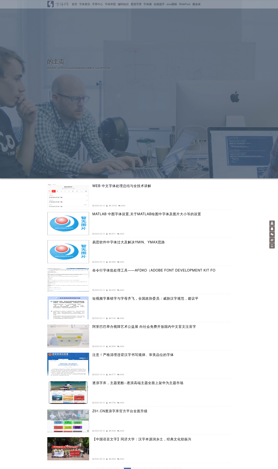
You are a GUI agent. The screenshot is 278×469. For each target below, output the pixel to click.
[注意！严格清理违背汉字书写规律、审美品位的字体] (68, 364)
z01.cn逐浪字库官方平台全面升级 (120, 411)
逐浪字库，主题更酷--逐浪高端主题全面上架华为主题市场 (137, 383)
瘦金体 (196, 4)
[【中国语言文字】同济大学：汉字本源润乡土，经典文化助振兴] (68, 448)
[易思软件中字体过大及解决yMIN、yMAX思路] (68, 251)
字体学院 (110, 4)
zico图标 (172, 4)
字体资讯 (84, 4)
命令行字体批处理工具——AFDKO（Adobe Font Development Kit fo (153, 270)
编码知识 (123, 4)
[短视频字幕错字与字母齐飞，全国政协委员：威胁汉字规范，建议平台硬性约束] (68, 308)
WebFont (184, 4)
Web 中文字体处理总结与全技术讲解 (121, 186)
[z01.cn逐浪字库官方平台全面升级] (68, 420)
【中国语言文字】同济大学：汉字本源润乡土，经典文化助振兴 (141, 439)
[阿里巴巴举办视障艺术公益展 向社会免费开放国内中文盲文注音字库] (68, 336)
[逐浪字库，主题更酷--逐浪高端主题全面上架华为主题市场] (68, 392)
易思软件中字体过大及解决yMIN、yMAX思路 (128, 242)
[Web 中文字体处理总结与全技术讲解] (68, 195)
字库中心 (97, 4)
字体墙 (148, 4)
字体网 (61, 4)
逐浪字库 (136, 4)
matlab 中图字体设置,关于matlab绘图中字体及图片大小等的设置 (146, 214)
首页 (74, 4)
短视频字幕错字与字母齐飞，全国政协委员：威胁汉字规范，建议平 (145, 298)
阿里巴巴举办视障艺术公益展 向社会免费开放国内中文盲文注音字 (144, 326)
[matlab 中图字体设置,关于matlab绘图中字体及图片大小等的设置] (68, 223)
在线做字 (159, 4)
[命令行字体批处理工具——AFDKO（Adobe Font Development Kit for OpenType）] (68, 279)
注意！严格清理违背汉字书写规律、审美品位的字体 (133, 354)
